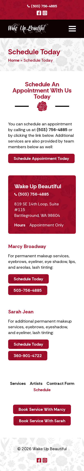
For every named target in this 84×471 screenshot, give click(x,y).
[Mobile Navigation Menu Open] (72, 29)
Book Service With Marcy (42, 409)
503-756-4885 (28, 290)
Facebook (39, 13)
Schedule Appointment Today (41, 158)
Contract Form (60, 383)
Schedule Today (28, 279)
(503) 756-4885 (44, 6)
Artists (36, 383)
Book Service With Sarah (42, 420)
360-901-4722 (28, 355)
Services (18, 383)
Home (13, 60)
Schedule (42, 389)
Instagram (44, 13)
